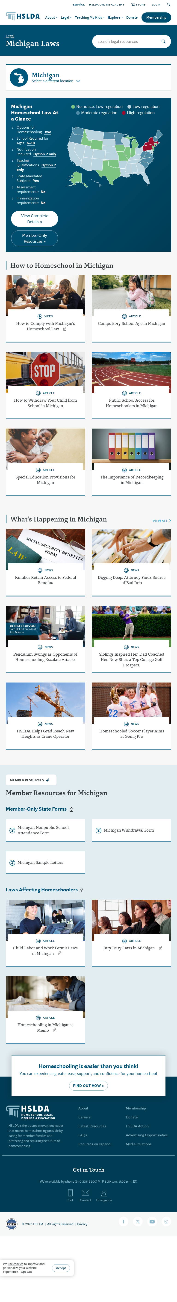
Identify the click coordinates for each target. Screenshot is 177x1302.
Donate (132, 17)
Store (140, 4)
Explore (114, 17)
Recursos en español (94, 1144)
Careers (84, 1117)
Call (70, 1200)
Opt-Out (26, 1272)
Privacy (82, 1224)
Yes (36, 180)
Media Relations (138, 1144)
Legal (10, 36)
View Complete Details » (34, 218)
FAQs (82, 1135)
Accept (61, 1268)
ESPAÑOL (79, 4)
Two (47, 132)
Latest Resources (92, 1126)
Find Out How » (88, 1085)
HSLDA (38, 1224)
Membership (156, 17)
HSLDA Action (137, 1126)
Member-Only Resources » (34, 238)
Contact (85, 1200)
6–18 (31, 143)
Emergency (104, 1200)
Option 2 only (44, 154)
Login (156, 4)
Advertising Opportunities (147, 1135)
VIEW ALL (160, 520)
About (83, 1108)
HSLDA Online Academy (106, 4)
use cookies (15, 1264)
